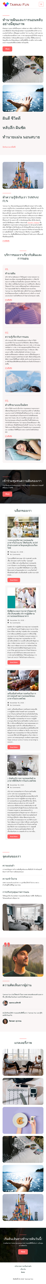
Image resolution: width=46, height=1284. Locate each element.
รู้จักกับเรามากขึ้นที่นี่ (9, 147)
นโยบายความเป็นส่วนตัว (23, 1266)
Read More (14, 580)
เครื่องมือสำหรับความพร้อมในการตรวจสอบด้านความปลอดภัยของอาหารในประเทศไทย (21, 696)
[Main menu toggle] (41, 4)
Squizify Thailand (33, 222)
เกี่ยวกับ (23, 1269)
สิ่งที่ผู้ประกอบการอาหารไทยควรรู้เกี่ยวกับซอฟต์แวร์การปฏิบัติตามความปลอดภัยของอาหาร (21, 613)
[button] (8, 300)
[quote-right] (7, 944)
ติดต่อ (23, 1272)
